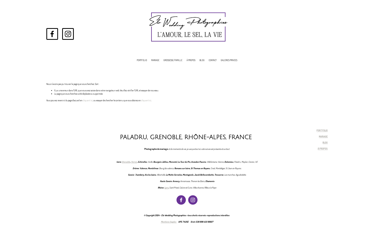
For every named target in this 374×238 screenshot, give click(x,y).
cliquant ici (88, 100)
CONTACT (213, 60)
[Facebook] (52, 34)
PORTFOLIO (142, 60)
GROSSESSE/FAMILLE (172, 60)
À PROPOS (191, 60)
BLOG (202, 60)
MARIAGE (155, 60)
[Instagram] (68, 34)
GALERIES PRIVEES (229, 60)
